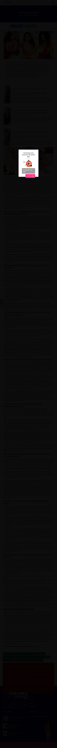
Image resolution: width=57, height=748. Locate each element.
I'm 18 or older (30, 176)
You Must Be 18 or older (28, 170)
